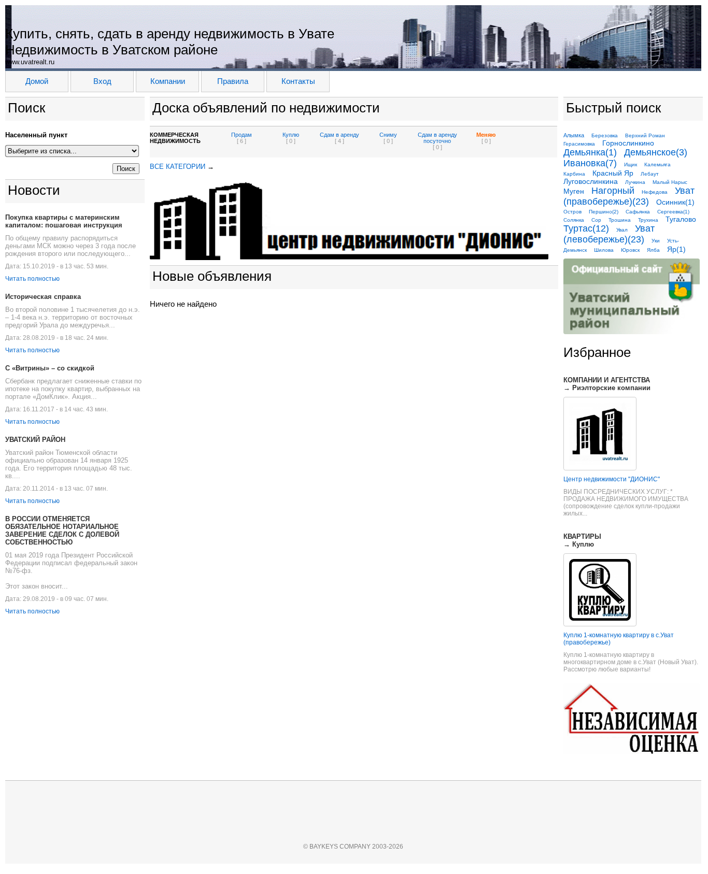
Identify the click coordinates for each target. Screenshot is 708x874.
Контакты (298, 81)
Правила (232, 81)
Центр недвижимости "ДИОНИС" (611, 479)
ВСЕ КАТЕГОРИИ (177, 166)
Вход (102, 81)
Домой (36, 81)
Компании (167, 81)
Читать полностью (32, 278)
